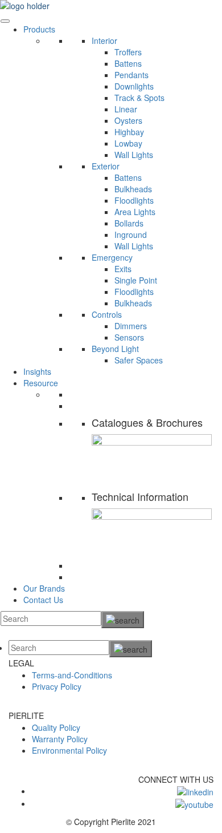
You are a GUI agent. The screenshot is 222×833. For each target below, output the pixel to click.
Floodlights (134, 200)
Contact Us (43, 599)
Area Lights (134, 211)
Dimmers (130, 325)
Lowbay (128, 143)
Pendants (131, 74)
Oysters (128, 120)
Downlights (134, 86)
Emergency (112, 257)
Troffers (128, 52)
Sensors (129, 337)
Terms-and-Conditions (72, 675)
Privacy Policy (56, 686)
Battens (128, 63)
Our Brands (44, 588)
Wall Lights (133, 154)
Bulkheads (133, 189)
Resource (40, 383)
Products (39, 29)
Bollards (128, 223)
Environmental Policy (69, 750)
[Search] (122, 619)
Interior (104, 40)
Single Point (135, 280)
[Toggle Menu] (5, 21)
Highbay (129, 132)
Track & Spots (139, 97)
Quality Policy (56, 727)
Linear (125, 109)
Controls (107, 314)
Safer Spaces (138, 360)
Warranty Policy (60, 739)
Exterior (106, 166)
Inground (130, 234)
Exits (122, 268)
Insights (37, 371)
